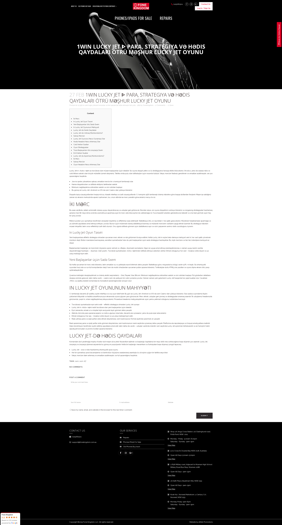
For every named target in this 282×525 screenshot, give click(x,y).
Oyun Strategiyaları (80, 147)
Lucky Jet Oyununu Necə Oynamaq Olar (89, 139)
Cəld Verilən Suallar (81, 144)
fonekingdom (148, 105)
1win (77, 361)
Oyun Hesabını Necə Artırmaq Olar (86, 165)
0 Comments (160, 105)
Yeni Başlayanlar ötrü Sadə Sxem (86, 124)
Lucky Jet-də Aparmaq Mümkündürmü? (88, 156)
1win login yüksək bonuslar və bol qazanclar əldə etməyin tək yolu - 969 (112, 105)
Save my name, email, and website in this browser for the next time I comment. (102, 410)
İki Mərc (76, 119)
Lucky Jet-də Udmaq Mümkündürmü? (88, 133)
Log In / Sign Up (203, 8)
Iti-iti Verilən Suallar (80, 153)
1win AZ (83, 361)
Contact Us (205, 4)
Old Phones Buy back (131, 447)
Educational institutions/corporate (104, 6)
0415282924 (76, 437)
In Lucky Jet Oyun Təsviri (83, 122)
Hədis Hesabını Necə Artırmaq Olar (86, 142)
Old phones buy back (84, 6)
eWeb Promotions (206, 522)
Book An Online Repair (279, 33)
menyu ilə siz (150, 197)
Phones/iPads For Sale (132, 442)
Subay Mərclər (79, 136)
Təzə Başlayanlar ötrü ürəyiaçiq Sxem (88, 150)
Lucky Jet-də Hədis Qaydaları (84, 130)
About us (74, 6)
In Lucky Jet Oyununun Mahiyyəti (86, 127)
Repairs (126, 438)
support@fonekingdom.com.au (84, 442)
